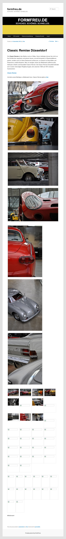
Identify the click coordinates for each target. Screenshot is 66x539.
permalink (37, 527)
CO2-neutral (16, 36)
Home (9, 36)
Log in (48, 36)
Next (57, 41)
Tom (24, 41)
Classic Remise (11, 73)
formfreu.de (14, 9)
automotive (21, 527)
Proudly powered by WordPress (33, 533)
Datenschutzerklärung (27, 36)
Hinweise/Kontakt (39, 36)
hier (47, 77)
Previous (51, 41)
